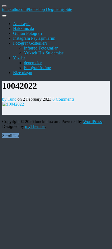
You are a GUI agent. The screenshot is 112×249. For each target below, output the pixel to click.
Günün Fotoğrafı (27, 33)
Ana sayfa (21, 23)
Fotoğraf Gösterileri (30, 43)
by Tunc (9, 99)
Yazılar (19, 58)
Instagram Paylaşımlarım (34, 38)
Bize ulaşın (22, 72)
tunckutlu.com (14, 9)
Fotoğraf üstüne (37, 67)
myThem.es (35, 126)
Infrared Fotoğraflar (41, 48)
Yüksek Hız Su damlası (44, 53)
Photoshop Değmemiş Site (49, 9)
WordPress (92, 121)
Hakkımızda (23, 28)
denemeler (33, 62)
